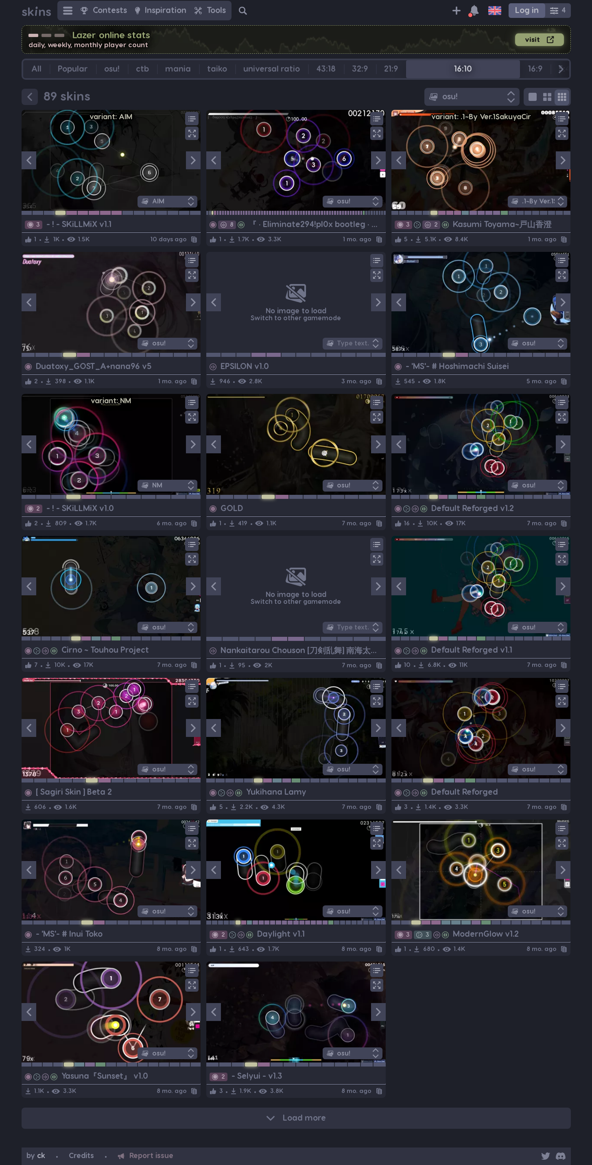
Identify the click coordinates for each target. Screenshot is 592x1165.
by (35, 1155)
